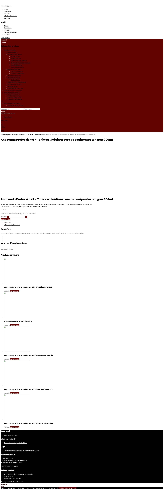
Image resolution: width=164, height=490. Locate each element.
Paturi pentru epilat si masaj (17, 82)
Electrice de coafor (17, 67)
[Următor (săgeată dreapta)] (3, 486)
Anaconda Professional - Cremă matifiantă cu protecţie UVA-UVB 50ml (25, 204)
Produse (7, 14)
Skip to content (6, 6)
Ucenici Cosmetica (17, 73)
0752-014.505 (5, 38)
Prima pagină (5, 135)
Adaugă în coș (5, 219)
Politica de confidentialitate (13, 451)
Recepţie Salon (13, 86)
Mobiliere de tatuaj (14, 78)
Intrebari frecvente (10, 16)
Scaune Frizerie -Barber (19, 61)
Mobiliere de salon (10, 50)
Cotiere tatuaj (15, 80)
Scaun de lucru (12, 52)
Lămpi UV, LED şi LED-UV (15, 106)
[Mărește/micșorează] (6, 484)
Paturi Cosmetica (17, 71)
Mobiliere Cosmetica (14, 69)
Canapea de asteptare (15, 88)
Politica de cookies (29, 451)
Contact (7, 18)
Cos (25, 443)
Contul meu (8, 117)
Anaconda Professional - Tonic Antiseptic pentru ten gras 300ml (70, 204)
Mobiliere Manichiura (14, 84)
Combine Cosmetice (14, 97)
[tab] (83, 223)
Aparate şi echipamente (12, 103)
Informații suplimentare (12, 225)
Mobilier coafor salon (15, 54)
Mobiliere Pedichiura (14, 76)
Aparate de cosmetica (11, 93)
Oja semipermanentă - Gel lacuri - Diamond (19, 101)
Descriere (7, 223)
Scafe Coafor (15, 56)
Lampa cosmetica (14, 95)
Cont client (20, 443)
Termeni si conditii (10, 443)
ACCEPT (61, 488)
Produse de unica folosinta (13, 91)
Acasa (6, 10)
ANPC (37, 451)
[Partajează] (3, 484)
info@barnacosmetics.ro (12, 478)
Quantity (3, 217)
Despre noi (7, 12)
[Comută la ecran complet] (4, 484)
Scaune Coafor (16, 59)
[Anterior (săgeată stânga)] (1, 486)
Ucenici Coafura (16, 65)
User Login (4, 120)
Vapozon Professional (15, 99)
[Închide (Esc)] (1, 484)
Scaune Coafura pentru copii (20, 63)
